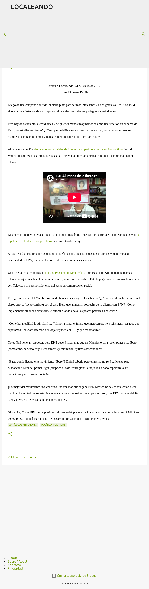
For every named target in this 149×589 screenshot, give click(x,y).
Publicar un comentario (24, 457)
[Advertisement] (80, 40)
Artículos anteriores (23, 425)
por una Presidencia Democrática (65, 272)
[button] (10, 434)
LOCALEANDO (32, 6)
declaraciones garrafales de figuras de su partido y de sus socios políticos (78, 149)
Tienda (13, 558)
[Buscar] (143, 34)
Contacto (14, 565)
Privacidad (15, 568)
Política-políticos (53, 425)
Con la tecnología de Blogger (77, 575)
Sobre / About (17, 561)
